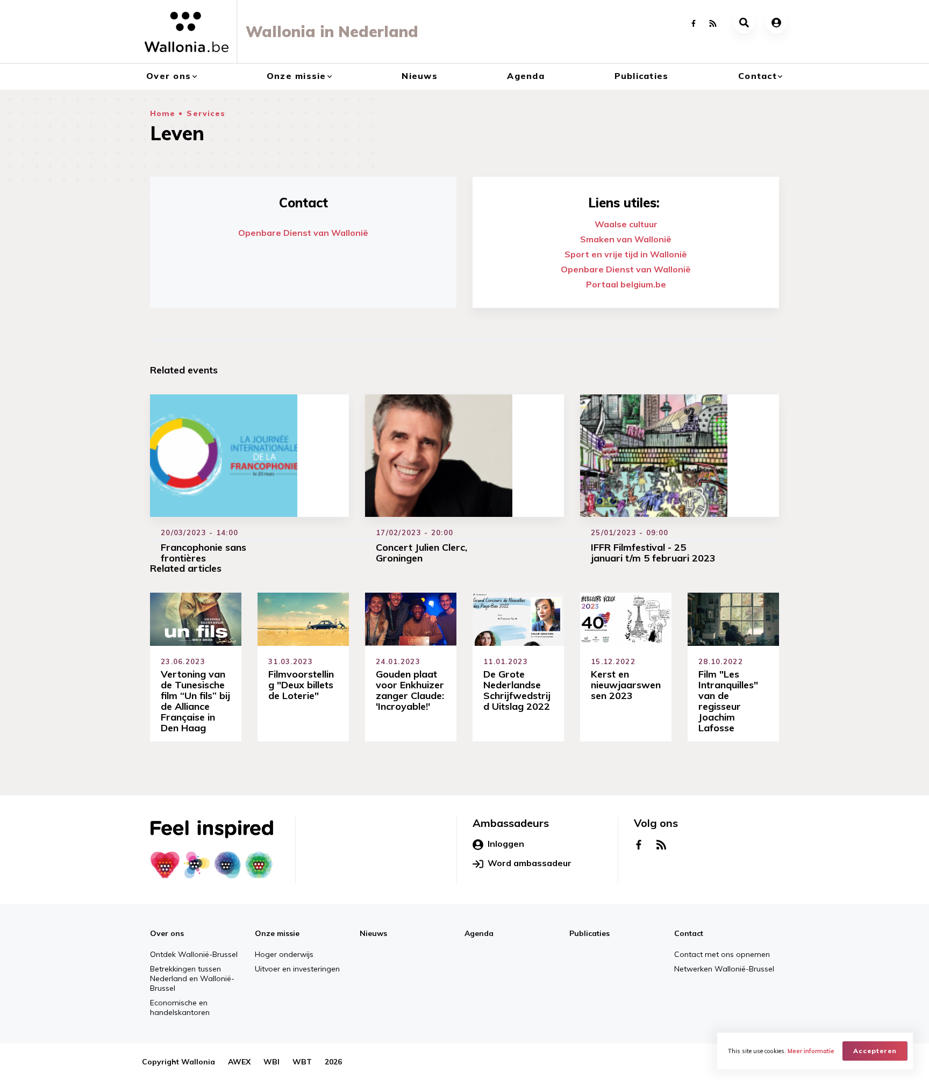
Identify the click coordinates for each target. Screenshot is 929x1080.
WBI (271, 1062)
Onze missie (296, 75)
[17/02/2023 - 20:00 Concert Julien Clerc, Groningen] (464, 455)
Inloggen (506, 843)
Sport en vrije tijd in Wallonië (625, 254)
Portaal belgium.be (626, 284)
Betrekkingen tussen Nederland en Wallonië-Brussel (192, 978)
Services (206, 113)
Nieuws (420, 75)
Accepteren (875, 1051)
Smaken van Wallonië (625, 239)
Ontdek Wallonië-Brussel (194, 954)
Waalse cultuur (626, 224)
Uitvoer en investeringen (297, 969)
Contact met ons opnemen (722, 954)
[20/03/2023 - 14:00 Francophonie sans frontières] (249, 455)
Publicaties (641, 75)
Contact (757, 75)
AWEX (239, 1062)
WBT (302, 1062)
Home (162, 113)
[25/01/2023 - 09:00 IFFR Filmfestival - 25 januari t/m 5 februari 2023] (679, 455)
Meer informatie (811, 1051)
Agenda (526, 75)
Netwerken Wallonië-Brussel (724, 969)
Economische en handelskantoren (180, 1007)
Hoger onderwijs (284, 954)
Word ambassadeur (529, 863)
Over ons (168, 75)
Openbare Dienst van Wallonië (303, 232)
